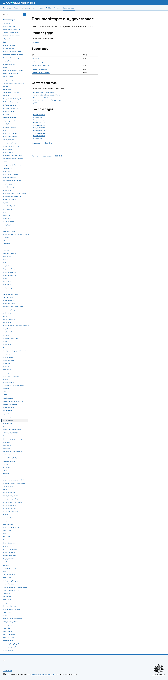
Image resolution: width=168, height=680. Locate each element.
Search (24, 14)
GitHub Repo (59, 156)
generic (36, 103)
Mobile (48, 8)
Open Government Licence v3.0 (42, 675)
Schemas (57, 8)
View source (36, 156)
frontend (36, 42)
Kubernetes (26, 8)
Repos (41, 8)
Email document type (38, 62)
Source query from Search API (42, 143)
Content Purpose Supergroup (41, 73)
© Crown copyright (158, 675)
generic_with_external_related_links (46, 95)
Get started (7, 8)
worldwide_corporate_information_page (47, 100)
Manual (16, 8)
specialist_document (40, 98)
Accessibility (7, 671)
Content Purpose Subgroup (40, 69)
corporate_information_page (43, 92)
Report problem (47, 156)
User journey (35, 58)
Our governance (39, 115)
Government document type (40, 65)
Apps (34, 8)
